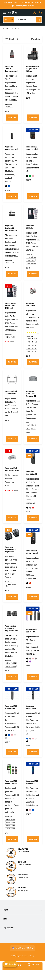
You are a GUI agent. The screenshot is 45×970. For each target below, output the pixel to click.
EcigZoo (18, 956)
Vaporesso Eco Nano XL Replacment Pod (11, 228)
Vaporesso (15, 28)
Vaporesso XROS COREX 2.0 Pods (11, 782)
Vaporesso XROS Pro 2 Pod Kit (32, 782)
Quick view (12, 117)
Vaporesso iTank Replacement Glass (12, 469)
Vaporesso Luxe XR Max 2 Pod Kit (32, 552)
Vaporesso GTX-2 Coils (30, 304)
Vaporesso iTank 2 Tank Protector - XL (31, 393)
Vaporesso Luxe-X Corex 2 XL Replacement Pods (11, 628)
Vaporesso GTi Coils (30, 227)
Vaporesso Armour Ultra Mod (11, 148)
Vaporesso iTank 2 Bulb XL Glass (11, 392)
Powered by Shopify (28, 956)
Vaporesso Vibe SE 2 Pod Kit (31, 631)
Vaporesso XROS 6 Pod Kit (31, 707)
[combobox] (28, 19)
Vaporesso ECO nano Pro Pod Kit (32, 148)
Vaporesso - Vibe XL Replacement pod (11, 68)
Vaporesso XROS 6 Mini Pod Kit (11, 707)
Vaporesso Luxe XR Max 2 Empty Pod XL (10, 549)
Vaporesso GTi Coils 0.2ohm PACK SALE (10, 305)
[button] (4, 12)
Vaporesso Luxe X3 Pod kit (31, 473)
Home (7, 28)
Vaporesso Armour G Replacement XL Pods (32, 68)
